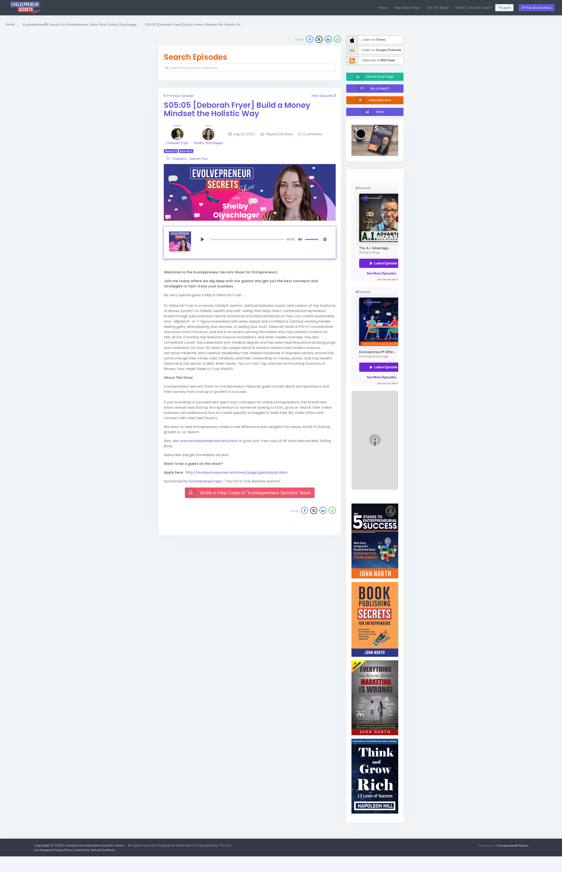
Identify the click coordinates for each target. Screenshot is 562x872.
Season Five (198, 158)
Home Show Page (380, 76)
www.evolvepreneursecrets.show (209, 440)
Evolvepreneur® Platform (512, 845)
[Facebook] (309, 39)
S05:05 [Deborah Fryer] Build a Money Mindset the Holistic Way (237, 109)
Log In (506, 8)
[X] (318, 39)
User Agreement (44, 850)
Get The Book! (438, 7)
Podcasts (179, 158)
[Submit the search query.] (167, 68)
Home (383, 7)
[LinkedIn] (328, 39)
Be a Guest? (380, 88)
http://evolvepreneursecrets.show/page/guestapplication (236, 472)
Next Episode (322, 95)
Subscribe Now (380, 100)
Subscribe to (378, 60)
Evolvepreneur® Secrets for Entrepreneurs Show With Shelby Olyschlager (79, 24)
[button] (337, 39)
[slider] (246, 239)
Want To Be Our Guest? (473, 7)
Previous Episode (180, 95)
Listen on (373, 40)
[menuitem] (383, 7)
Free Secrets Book (538, 8)
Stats (380, 112)
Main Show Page (407, 7)
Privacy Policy (63, 850)
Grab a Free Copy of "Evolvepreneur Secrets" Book (255, 493)
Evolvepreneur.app (205, 481)
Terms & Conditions (102, 850)
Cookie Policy (81, 850)
